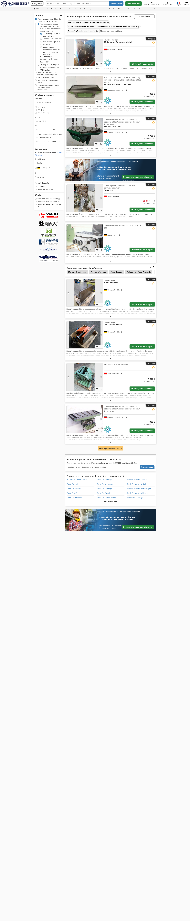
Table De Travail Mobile (106, 497)
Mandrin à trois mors (52, 39)
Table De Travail (103, 493)
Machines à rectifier (49, 68)
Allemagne (45, 168)
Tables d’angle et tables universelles (51, 35)
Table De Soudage (104, 488)
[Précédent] (68, 52)
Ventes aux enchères (46, 189)
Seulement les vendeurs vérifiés (49, 205)
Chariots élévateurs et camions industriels (48, 86)
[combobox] (48, 163)
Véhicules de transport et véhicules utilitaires (47, 73)
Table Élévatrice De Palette (138, 484)
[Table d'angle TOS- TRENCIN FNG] (85, 334)
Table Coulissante (74, 488)
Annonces (42, 186)
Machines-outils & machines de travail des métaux (49, 20)
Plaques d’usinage (51, 42)
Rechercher (117, 3)
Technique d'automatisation (47, 81)
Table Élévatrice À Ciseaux (137, 493)
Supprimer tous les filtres (112, 31)
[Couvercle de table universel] (85, 376)
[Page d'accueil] (34, 9)
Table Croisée (72, 493)
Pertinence (145, 16)
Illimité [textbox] (40, 163)
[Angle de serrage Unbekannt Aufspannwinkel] (85, 52)
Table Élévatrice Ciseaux (137, 479)
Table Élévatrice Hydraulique (139, 488)
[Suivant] (101, 52)
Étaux (46, 44)
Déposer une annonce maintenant (137, 177)
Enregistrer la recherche (111, 448)
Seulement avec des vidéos (48, 201)
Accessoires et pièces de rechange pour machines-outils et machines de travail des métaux (50, 27)
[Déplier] (110, 71)
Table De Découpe (74, 497)
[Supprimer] (108, 22)
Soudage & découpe (49, 65)
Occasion (41, 177)
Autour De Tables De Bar (77, 479)
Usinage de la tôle (49, 59)
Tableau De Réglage (135, 497)
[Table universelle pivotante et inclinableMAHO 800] (85, 238)
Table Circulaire (73, 484)
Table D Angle (116, 272)
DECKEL (41, 107)
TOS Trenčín (43, 113)
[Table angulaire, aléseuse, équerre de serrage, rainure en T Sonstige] (85, 198)
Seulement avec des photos (48, 199)
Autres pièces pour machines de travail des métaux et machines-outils (51, 51)
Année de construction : (43, 138)
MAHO (40, 110)
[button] (186, 3)
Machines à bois (46, 77)
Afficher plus (111, 501)
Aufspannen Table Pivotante (139, 272)
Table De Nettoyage (105, 484)
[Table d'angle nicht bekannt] (85, 292)
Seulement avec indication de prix (49, 134)
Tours (44, 62)
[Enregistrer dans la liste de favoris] (153, 42)
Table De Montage (104, 479)
